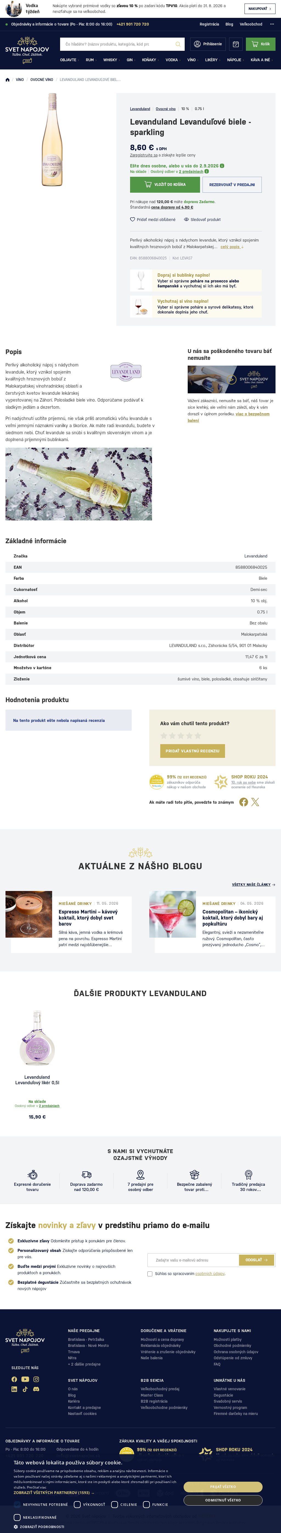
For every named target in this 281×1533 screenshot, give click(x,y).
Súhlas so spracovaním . (190, 1273)
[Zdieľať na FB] (243, 802)
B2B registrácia (154, 1401)
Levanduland (140, 109)
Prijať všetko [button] (223, 1486)
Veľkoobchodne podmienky (164, 1407)
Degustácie (223, 1395)
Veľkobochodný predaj (160, 1389)
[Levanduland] (126, 371)
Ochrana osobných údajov (236, 1352)
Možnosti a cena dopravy (162, 1339)
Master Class (152, 1395)
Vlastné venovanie (230, 1389)
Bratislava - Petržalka (86, 1339)
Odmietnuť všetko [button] (223, 1500)
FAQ (217, 1364)
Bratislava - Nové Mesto (88, 1345)
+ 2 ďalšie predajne (84, 1364)
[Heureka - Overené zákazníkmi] (156, 782)
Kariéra (74, 1401)
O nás (73, 1389)
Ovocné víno (166, 109)
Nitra (72, 1358)
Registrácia (209, 24)
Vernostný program (230, 1407)
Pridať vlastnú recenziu (193, 751)
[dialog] (140, 1493)
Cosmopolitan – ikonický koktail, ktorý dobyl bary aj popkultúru (233, 917)
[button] (95, 1492)
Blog (229, 24)
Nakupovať (258, 9)
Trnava (74, 1352)
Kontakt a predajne (84, 1407)
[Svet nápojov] (7, 80)
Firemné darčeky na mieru (236, 1413)
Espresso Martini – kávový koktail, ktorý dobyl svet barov (88, 917)
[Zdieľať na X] (255, 802)
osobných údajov (209, 1273)
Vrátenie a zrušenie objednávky (168, 1352)
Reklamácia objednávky (161, 1345)
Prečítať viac (37, 1487)
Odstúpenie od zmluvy (233, 1358)
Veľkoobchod (251, 24)
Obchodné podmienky (232, 1345)
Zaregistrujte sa (144, 155)
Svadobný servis (228, 1401)
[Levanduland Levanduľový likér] (37, 1037)
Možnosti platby (227, 1339)
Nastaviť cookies (82, 1413)
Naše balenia (151, 1358)
